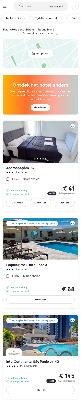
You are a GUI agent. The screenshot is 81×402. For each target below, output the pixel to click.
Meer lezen (40, 107)
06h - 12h (40, 202)
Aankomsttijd (13, 18)
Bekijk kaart (42, 53)
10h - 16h (64, 202)
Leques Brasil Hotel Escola (40, 263)
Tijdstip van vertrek (46, 18)
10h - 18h (41, 390)
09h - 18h (40, 299)
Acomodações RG (40, 166)
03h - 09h (17, 202)
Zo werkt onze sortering (38, 33)
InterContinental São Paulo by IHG (40, 357)
